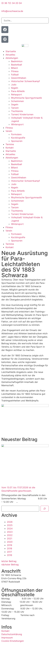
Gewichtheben (18, 78)
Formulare (16, 134)
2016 (9, 555)
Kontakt (10, 147)
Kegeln (14, 87)
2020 (9, 541)
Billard (14, 68)
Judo (13, 84)
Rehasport (16, 94)
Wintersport (17, 124)
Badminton (16, 61)
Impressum (7, 637)
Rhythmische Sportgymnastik (26, 97)
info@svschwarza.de (12, 11)
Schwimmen (17, 101)
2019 (9, 545)
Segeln (14, 104)
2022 (9, 535)
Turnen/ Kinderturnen (22, 114)
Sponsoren (16, 141)
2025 (9, 525)
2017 (9, 551)
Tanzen (15, 107)
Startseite (11, 51)
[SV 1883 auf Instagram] (4, 39)
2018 (9, 548)
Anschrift (11, 571)
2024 (9, 528)
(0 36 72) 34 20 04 (11, 3)
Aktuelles (10, 54)
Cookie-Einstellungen (12, 640)
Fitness (14, 71)
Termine (10, 144)
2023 (9, 531)
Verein (9, 131)
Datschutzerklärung (11, 634)
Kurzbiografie (18, 137)
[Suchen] (45, 509)
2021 (9, 538)
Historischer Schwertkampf (25, 81)
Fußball (15, 74)
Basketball (16, 64)
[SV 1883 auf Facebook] (4, 29)
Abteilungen (12, 58)
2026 (9, 522)
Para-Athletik (18, 91)
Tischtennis (17, 111)
